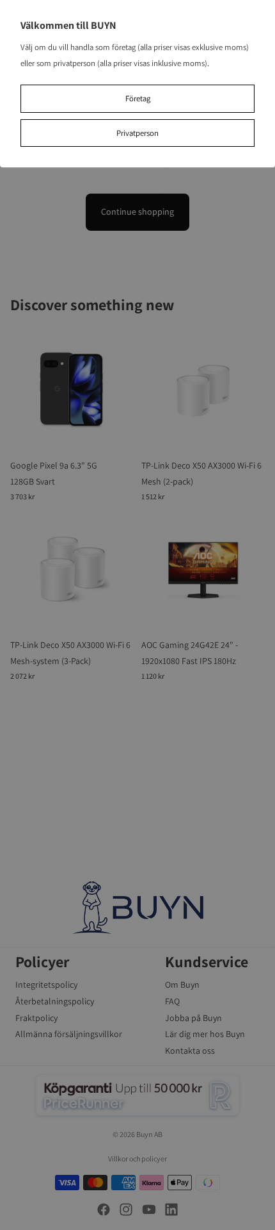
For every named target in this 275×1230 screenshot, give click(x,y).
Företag (137, 98)
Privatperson (137, 133)
